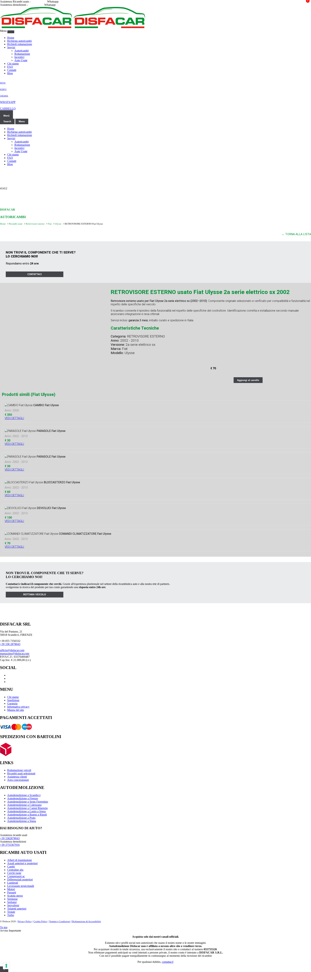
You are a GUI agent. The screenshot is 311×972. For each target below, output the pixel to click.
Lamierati (12, 882)
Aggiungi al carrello (248, 380)
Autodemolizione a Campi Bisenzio (27, 808)
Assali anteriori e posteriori (22, 863)
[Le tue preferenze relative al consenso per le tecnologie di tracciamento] (6, 965)
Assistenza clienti (17, 776)
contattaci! (167, 961)
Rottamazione (22, 53)
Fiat (50, 223)
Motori (11, 889)
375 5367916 (36, 4)
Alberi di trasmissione (19, 860)
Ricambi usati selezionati (21, 773)
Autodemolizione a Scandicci (23, 795)
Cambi (11, 866)
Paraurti (11, 892)
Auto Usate (20, 60)
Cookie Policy (40, 921)
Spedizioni (13, 700)
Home (10, 37)
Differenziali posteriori (20, 879)
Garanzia (12, 703)
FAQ (10, 66)
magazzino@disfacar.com (14, 653)
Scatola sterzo (15, 895)
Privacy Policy (25, 921)
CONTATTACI (34, 274)
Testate (11, 911)
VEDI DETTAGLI (14, 418)
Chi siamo (13, 63)
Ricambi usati (15, 223)
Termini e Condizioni (59, 921)
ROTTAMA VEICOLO (34, 594)
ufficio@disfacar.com (12, 650)
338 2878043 (38, 1)
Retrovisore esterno (35, 223)
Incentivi (19, 57)
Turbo (10, 915)
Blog (10, 73)
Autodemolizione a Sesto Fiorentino (27, 801)
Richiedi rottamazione (19, 44)
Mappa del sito (15, 709)
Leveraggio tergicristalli (20, 885)
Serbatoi (12, 902)
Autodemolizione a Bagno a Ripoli (27, 814)
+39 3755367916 (10, 844)
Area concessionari (18, 779)
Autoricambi (21, 50)
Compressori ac (16, 876)
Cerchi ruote (14, 873)
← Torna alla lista (296, 234)
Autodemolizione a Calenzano (24, 804)
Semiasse (12, 898)
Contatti (11, 70)
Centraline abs (15, 869)
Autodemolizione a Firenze (22, 798)
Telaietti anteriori (16, 908)
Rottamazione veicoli (19, 770)
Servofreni (13, 905)
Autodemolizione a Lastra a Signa (26, 811)
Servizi (11, 47)
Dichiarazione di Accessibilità (86, 921)
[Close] (10, 31)
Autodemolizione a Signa (21, 821)
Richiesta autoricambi (19, 40)
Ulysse (58, 223)
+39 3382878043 (10, 838)
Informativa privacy (18, 706)
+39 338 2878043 (10, 644)
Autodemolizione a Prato (21, 817)
